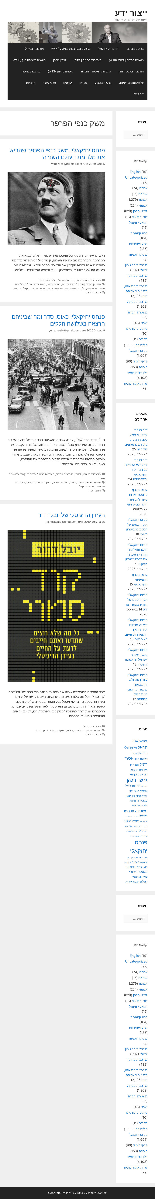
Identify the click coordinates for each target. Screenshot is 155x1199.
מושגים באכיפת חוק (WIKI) (29, 60)
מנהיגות (136, 805)
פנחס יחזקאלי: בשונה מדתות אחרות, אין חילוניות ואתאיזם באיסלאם (136, 629)
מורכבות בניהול (34, 49)
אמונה (143, 199)
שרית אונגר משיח (135, 383)
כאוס (72, 482)
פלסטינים (135, 836)
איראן (133, 748)
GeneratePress (58, 1193)
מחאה (133, 800)
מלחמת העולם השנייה (72, 288)
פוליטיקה (141, 345)
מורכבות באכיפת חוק (131, 71)
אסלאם (143, 769)
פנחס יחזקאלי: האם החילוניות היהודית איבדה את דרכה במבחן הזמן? (136, 554)
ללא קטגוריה (138, 233)
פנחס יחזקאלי (65, 280)
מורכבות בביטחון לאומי (87, 60)
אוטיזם (142, 194)
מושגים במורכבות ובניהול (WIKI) (70, 49)
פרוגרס (143, 857)
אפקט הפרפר (93, 482)
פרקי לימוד (49, 83)
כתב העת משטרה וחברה (96, 71)
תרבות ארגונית (132, 881)
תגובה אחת (94, 490)
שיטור (132, 871)
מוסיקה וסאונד (137, 254)
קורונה (143, 367)
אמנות (143, 205)
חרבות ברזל (132, 786)
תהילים (143, 881)
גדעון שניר (134, 774)
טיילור (28, 284)
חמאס (144, 786)
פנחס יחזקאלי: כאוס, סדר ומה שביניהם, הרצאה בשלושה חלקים (57, 320)
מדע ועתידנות (138, 244)
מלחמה (144, 805)
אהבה (143, 188)
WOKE (143, 741)
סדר (28, 482)
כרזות (138, 796)
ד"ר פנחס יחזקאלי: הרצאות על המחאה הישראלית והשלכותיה (136, 469)
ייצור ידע (131, 12)
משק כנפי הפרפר (49, 288)
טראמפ (143, 791)
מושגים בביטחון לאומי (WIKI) (126, 60)
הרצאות (30, 83)
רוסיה (127, 862)
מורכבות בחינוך (31, 71)
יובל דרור (79, 730)
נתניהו (135, 821)
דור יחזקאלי (139, 217)
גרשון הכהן (59, 60)
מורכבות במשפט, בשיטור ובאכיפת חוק (135, 291)
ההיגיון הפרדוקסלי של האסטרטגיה (81, 284)
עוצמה (136, 826)
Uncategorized (136, 177)
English (135, 172)
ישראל (144, 796)
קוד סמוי (40, 730)
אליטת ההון (140, 758)
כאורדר (64, 482)
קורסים (67, 83)
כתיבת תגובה (93, 292)
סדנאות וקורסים (136, 328)
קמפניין (17, 288)
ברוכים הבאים (135, 49)
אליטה (134, 753)
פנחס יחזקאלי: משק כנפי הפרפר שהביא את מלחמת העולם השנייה (57, 153)
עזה (131, 826)
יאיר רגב (134, 791)
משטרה (141, 810)
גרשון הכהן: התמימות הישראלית (139, 579)
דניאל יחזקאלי (138, 223)
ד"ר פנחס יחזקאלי (108, 49)
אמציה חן (134, 765)
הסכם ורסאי (53, 284)
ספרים (83, 83)
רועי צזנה (141, 867)
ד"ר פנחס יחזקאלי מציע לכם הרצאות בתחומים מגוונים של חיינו (136, 439)
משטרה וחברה (137, 312)
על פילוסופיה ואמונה (131, 83)
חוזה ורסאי (39, 284)
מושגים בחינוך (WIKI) (61, 71)
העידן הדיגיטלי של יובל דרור (71, 515)
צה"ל (135, 857)
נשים (144, 323)
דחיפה (80, 482)
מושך (56, 482)
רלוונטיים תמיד (47, 280)
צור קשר (139, 94)
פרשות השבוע (103, 83)
